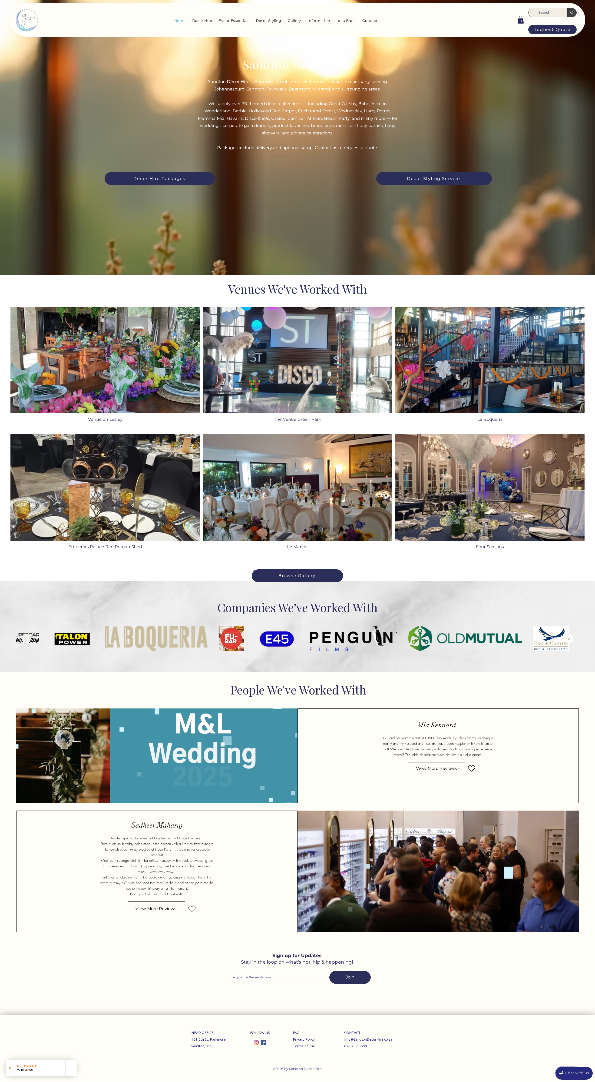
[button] (202, 20)
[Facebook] (263, 1042)
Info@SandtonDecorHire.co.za (368, 1039)
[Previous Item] (26, 638)
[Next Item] (568, 638)
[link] (520, 19)
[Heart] (472, 768)
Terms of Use (304, 1046)
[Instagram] (256, 1042)
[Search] (571, 12)
